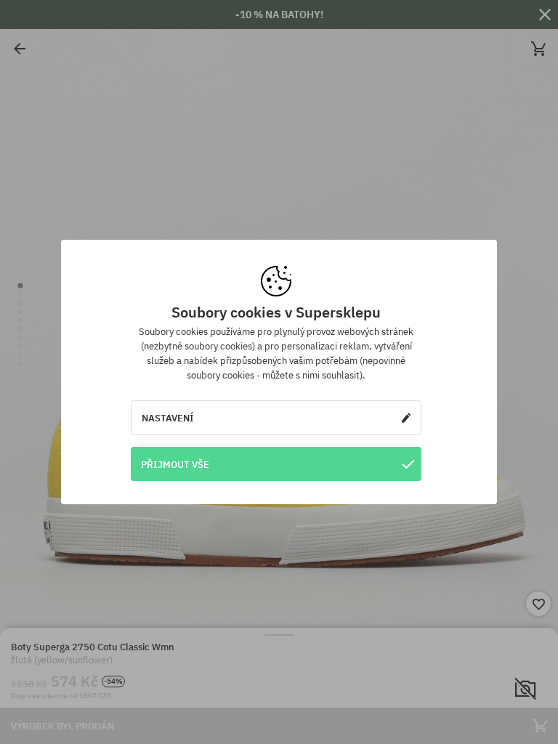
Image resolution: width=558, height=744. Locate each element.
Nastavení (168, 417)
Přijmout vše (175, 464)
